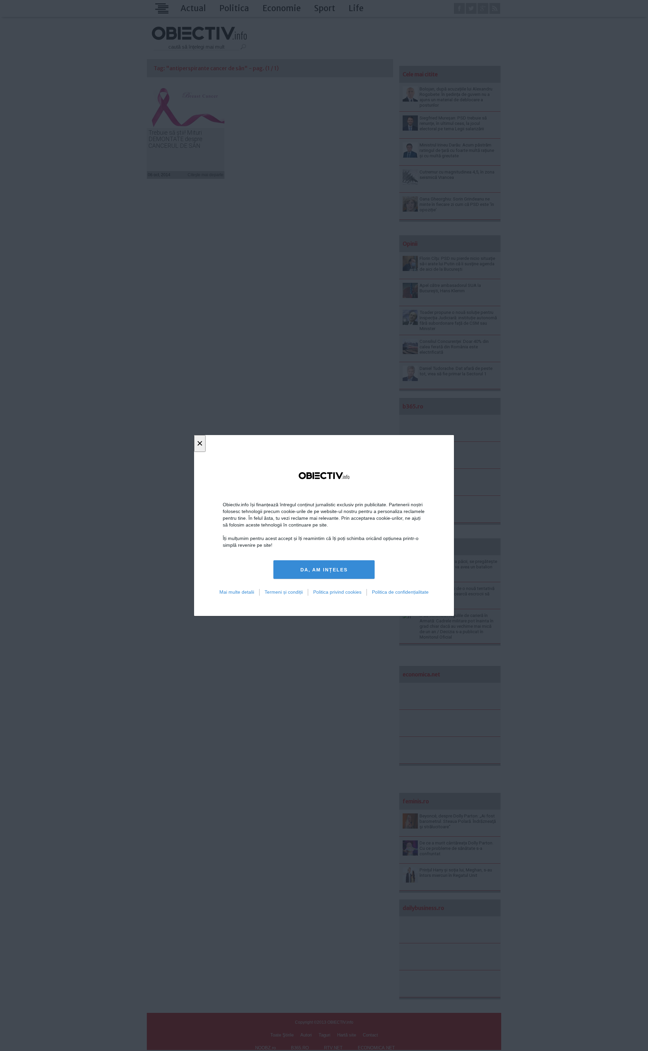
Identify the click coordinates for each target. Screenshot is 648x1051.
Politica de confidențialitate (400, 592)
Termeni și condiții (284, 592)
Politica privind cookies (337, 592)
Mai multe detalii (236, 592)
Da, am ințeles (324, 569)
